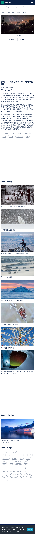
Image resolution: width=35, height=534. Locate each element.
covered (5, 468)
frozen (28, 458)
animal (4, 464)
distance (12, 471)
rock (19, 471)
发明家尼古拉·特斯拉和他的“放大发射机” (14, 206)
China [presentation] (29, 7)
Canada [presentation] (22, 7)
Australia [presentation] (14, 7)
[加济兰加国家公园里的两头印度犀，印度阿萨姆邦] (32, 24)
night (4, 136)
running (5, 477)
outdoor (5, 139)
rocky (4, 474)
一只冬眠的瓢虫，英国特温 (9, 324)
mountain (27, 133)
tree (19, 133)
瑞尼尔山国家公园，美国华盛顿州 (12, 301)
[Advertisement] (17, 61)
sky (27, 136)
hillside (29, 474)
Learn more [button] (16, 531)
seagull (18, 464)
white (11, 464)
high (22, 474)
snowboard (14, 477)
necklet (14, 458)
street (25, 455)
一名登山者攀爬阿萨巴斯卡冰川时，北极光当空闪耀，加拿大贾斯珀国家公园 (17, 372)
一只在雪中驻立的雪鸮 (8, 230)
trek (22, 477)
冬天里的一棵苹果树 (7, 348)
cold (21, 458)
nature (11, 136)
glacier (29, 477)
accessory (6, 458)
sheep (4, 461)
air (10, 474)
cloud (25, 464)
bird (11, 461)
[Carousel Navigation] (17, 432)
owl (26, 461)
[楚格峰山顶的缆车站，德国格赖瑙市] (2, 24)
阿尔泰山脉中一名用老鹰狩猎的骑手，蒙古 (14, 253)
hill (25, 471)
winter (11, 452)
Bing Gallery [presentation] (5, 7)
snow (13, 133)
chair (18, 455)
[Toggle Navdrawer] (32, 2)
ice (29, 468)
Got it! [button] (30, 529)
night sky (5, 133)
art (31, 455)
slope (16, 474)
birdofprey (18, 461)
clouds (23, 468)
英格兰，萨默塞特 (7, 277)
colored (10, 481)
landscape (19, 136)
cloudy (5, 471)
